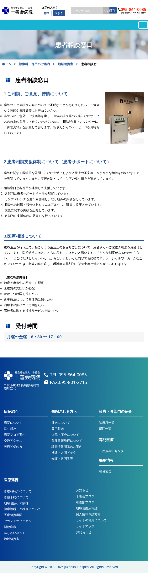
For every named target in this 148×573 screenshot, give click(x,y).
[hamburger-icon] (143, 25)
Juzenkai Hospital (76, 567)
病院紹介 (11, 411)
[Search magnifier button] (106, 10)
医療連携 (11, 480)
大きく (59, 13)
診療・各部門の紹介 (115, 411)
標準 (46, 13)
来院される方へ (64, 411)
